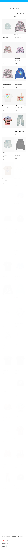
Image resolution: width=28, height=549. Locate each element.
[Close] (25, 260)
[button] (2, 4)
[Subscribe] (23, 283)
